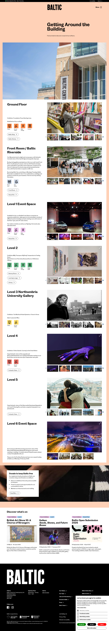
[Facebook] (8, 607)
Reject (102, 624)
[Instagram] (12, 607)
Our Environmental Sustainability (67, 622)
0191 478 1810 (45, 592)
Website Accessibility (64, 619)
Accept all (81, 624)
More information (91, 628)
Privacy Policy (62, 617)
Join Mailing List (63, 614)
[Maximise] (100, 104)
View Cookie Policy (81, 607)
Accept (92, 624)
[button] (103, 137)
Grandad (34, 623)
